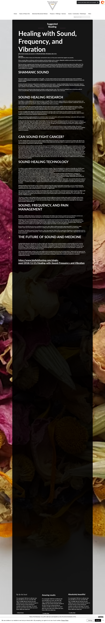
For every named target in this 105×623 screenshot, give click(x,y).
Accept (98, 620)
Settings (90, 620)
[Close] (103, 620)
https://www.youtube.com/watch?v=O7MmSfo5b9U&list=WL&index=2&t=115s (37, 53)
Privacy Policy (64, 620)
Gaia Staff (20, 56)
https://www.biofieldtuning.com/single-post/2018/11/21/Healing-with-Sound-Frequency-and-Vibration (51, 261)
